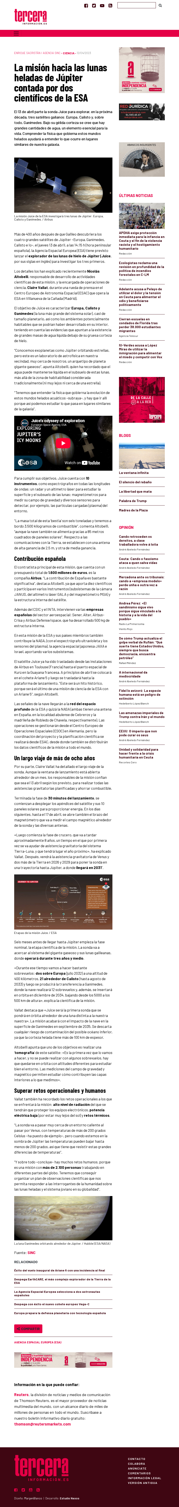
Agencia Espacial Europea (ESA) (37, 1342)
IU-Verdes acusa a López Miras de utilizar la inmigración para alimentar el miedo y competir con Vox (140, 351)
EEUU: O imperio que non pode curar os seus (138, 733)
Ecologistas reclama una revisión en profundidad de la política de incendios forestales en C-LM (141, 269)
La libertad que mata (135, 491)
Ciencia (68, 53)
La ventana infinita (134, 473)
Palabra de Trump (133, 501)
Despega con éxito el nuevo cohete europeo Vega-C (52, 1304)
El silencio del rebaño (135, 482)
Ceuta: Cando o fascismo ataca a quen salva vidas (138, 561)
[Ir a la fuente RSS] (110, 5)
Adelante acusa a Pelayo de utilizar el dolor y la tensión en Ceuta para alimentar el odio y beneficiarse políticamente (140, 297)
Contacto (136, 1458)
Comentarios (139, 1473)
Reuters (21, 1394)
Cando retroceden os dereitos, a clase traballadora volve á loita (138, 540)
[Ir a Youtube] (102, 5)
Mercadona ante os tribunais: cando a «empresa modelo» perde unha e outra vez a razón (142, 583)
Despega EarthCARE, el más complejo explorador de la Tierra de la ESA (62, 1281)
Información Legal (144, 1478)
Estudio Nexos (69, 1498)
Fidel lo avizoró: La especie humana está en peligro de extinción (140, 694)
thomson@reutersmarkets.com (42, 1424)
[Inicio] (30, 16)
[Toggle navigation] (16, 33)
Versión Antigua (142, 1482)
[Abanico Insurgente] (142, 160)
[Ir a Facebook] (86, 5)
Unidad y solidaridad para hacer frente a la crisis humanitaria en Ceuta (138, 753)
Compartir (30, 1329)
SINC (32, 1252)
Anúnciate (137, 1468)
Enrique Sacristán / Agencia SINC (37, 53)
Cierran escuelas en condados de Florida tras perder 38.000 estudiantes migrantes (140, 325)
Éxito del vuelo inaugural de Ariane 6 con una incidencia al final (59, 1270)
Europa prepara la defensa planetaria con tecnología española (60, 1313)
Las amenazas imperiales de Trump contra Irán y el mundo (142, 715)
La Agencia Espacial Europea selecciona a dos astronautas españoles (57, 1293)
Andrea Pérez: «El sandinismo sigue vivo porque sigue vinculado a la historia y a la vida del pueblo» (140, 611)
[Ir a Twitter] (94, 5)
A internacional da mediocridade (133, 674)
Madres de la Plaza (133, 510)
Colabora (136, 1463)
